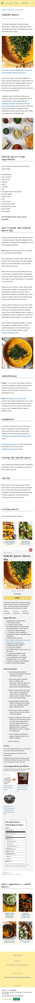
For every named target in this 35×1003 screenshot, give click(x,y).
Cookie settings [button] (7, 999)
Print (17, 598)
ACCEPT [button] (16, 999)
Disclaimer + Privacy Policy (17, 965)
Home (4, 9)
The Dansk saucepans (9, 444)
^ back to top (17, 955)
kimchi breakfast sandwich (13, 103)
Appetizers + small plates (15, 9)
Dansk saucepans (10, 436)
